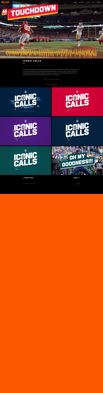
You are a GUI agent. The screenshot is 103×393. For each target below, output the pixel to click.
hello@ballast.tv (32, 183)
